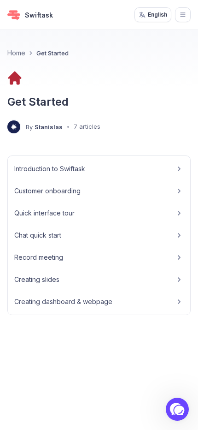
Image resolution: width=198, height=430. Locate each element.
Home (16, 53)
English (157, 14)
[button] (177, 409)
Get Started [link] (52, 53)
